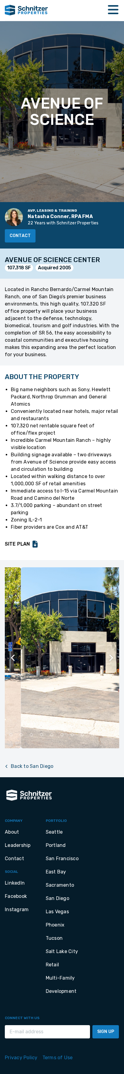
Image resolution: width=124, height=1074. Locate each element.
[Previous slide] (13, 657)
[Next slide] (110, 657)
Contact (20, 235)
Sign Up (105, 1031)
